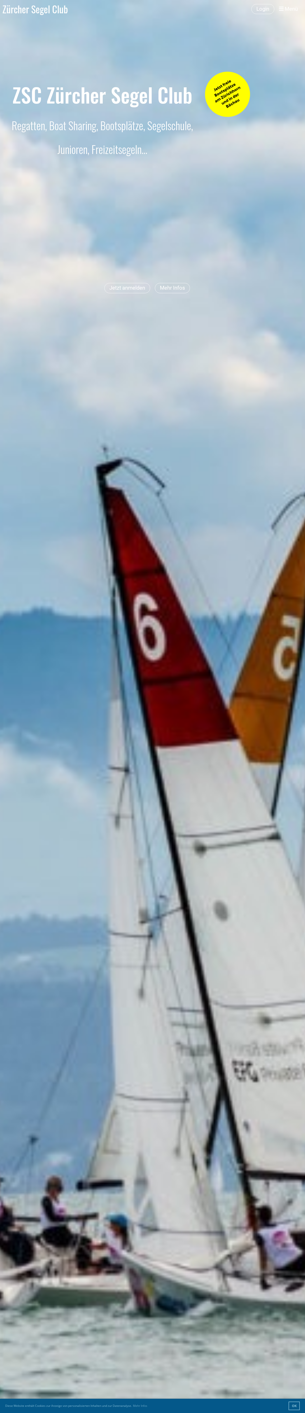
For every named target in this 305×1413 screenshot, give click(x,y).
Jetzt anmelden (127, 288)
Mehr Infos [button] (140, 1406)
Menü (291, 9)
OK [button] (294, 1405)
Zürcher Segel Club (35, 9)
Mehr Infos (172, 288)
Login (262, 9)
